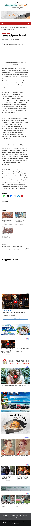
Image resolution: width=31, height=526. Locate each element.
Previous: (12, 245)
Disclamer (24, 515)
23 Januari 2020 (18, 39)
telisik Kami (6, 515)
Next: (19, 249)
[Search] (28, 23)
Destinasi (4, 33)
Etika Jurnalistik (9, 517)
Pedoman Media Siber (15, 515)
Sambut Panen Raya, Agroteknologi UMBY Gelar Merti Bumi (19, 220)
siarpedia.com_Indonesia (8, 39)
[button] (2, 23)
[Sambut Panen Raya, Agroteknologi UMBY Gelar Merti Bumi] (20, 215)
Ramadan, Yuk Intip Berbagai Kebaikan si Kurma (7, 220)
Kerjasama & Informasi (20, 517)
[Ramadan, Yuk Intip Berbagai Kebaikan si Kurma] (7, 215)
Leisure (8, 33)
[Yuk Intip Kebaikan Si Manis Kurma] (7, 229)
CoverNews (26, 522)
